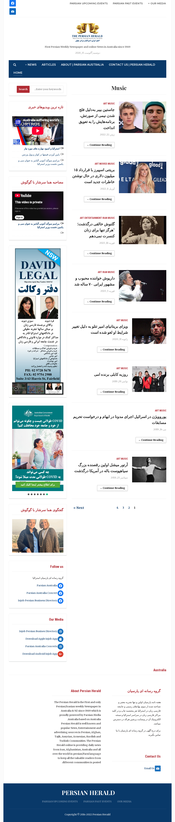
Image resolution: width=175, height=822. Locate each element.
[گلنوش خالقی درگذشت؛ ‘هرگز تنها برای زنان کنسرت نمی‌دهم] (142, 229)
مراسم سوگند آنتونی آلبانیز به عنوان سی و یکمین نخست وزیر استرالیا (40, 162)
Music (111, 103)
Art (105, 103)
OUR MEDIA (158, 3)
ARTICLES (49, 64)
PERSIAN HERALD (88, 792)
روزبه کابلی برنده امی (111, 374)
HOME (18, 72)
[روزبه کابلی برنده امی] (149, 378)
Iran (104, 218)
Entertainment (93, 218)
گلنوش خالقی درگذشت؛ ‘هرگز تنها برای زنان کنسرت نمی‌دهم (96, 230)
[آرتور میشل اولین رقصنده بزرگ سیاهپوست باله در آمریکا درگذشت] (149, 469)
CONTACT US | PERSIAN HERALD (132, 64)
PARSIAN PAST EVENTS (128, 3)
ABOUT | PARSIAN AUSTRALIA (82, 64)
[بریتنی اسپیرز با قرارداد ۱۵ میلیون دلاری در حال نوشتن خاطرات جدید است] (142, 177)
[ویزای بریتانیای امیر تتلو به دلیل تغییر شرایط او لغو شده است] (149, 330)
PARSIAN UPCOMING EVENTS (89, 3)
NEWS (32, 64)
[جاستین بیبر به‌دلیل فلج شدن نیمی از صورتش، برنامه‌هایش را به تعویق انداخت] (142, 117)
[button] (17, 315)
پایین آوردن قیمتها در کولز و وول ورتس (41, 154)
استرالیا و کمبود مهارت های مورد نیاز (42, 148)
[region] (37, 321)
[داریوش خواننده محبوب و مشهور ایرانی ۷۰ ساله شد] (142, 285)
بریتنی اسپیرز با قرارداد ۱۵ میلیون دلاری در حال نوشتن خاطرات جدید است (93, 175)
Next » (78, 508)
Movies (103, 163)
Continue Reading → (99, 144)
